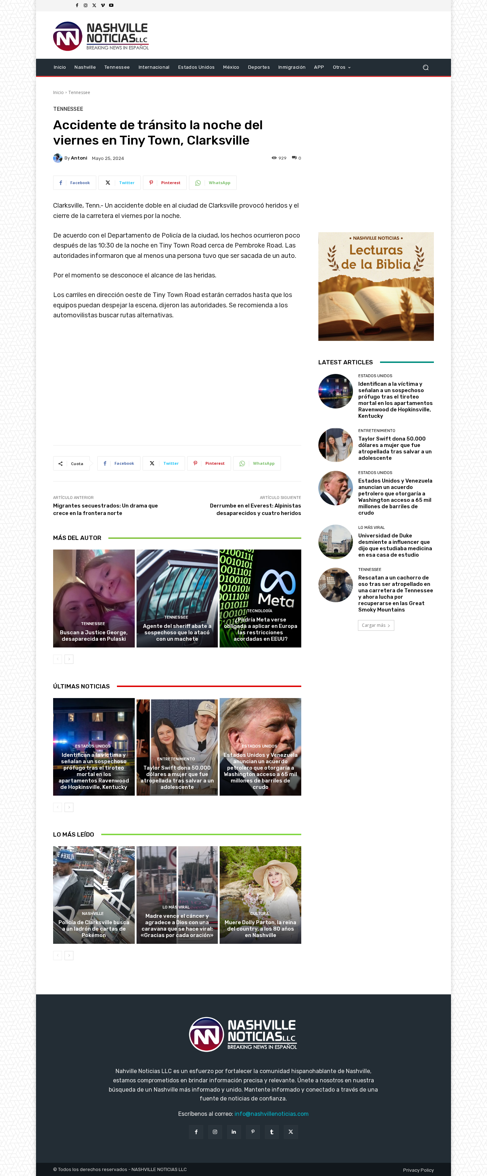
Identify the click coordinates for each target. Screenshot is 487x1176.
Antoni (79, 158)
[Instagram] (85, 5)
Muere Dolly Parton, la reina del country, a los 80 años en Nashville (260, 928)
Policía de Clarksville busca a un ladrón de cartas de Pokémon (93, 928)
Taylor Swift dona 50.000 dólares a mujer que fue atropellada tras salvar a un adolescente (177, 777)
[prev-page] (57, 659)
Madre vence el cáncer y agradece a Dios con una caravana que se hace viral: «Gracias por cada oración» (177, 925)
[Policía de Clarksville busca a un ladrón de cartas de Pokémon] (94, 895)
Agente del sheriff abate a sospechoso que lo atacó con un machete (177, 632)
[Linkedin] (234, 1132)
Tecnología (259, 611)
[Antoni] (59, 158)
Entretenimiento (176, 759)
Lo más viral (176, 907)
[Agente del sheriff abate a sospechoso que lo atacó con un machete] (177, 598)
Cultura (259, 914)
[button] (425, 67)
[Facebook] (77, 5)
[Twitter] (94, 5)
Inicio (58, 92)
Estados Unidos (93, 746)
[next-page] (69, 659)
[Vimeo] (102, 5)
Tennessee (79, 92)
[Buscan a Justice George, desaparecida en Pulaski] (94, 598)
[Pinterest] (253, 1132)
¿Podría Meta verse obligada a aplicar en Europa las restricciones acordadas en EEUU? (260, 629)
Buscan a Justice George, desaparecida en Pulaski (94, 635)
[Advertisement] (177, 385)
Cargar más (373, 625)
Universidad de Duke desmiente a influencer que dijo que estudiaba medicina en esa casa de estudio (395, 545)
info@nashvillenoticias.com (272, 1113)
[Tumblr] (272, 1132)
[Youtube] (111, 5)
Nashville (93, 914)
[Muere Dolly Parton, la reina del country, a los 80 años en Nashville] (260, 895)
